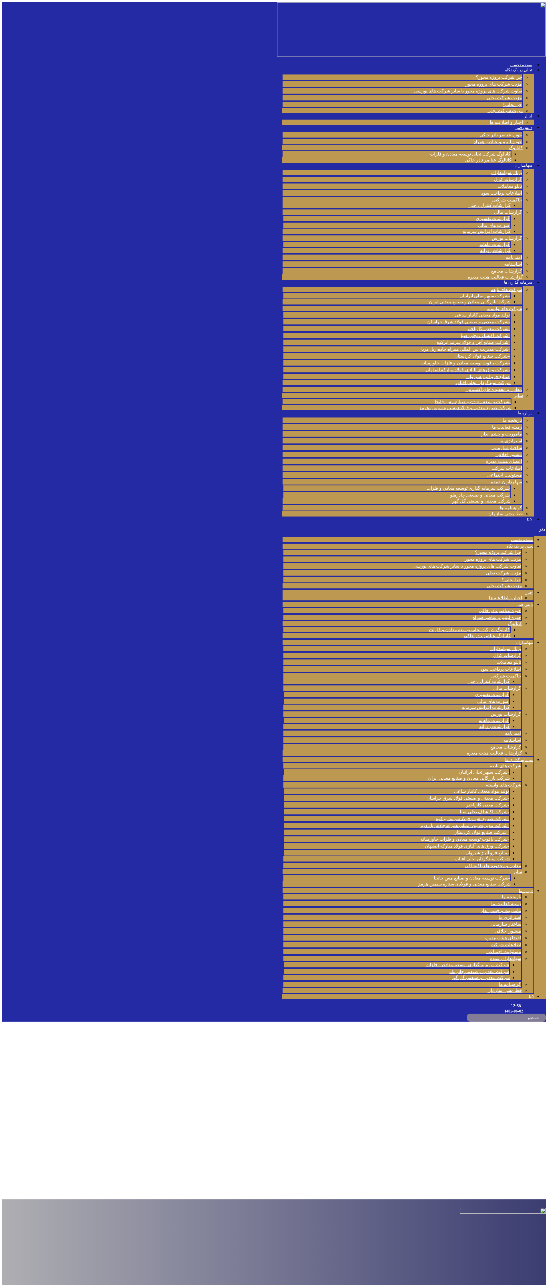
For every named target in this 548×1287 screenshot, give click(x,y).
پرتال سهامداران (506, 172)
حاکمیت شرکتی (507, 199)
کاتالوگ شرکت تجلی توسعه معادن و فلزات (470, 154)
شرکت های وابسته (504, 308)
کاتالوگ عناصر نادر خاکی (488, 160)
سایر (518, 395)
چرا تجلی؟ (512, 104)
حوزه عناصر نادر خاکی (501, 134)
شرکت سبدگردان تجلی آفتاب (483, 382)
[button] (414, 529)
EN (529, 519)
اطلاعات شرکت (506, 468)
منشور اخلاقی (508, 454)
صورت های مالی (494, 225)
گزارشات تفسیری (493, 218)
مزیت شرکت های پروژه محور (494, 84)
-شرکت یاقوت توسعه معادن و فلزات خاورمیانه (465, 362)
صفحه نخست (521, 65)
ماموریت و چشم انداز (501, 433)
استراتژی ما (510, 440)
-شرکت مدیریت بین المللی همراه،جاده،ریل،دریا (465, 349)
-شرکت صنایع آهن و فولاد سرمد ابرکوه (473, 342)
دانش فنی (523, 128)
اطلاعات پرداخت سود (501, 193)
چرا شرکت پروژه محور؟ (499, 77)
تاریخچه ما (512, 420)
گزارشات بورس (507, 238)
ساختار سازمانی (506, 447)
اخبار (528, 116)
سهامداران (523, 165)
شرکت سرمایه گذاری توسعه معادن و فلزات (468, 488)
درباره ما (525, 413)
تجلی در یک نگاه (518, 70)
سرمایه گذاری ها (518, 282)
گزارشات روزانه (495, 250)
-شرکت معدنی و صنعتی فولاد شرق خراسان (468, 321)
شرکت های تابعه (506, 289)
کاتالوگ (516, 147)
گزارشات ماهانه (495, 244)
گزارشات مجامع (506, 271)
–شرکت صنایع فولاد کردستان (482, 356)
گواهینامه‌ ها (511, 507)
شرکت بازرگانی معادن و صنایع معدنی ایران (470, 301)
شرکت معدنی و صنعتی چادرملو (480, 495)
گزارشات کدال (508, 179)
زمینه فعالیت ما (507, 427)
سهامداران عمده (506, 481)
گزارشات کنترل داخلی (489, 205)
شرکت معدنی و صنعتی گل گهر (481, 501)
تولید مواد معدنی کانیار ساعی (482, 314)
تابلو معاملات (509, 186)
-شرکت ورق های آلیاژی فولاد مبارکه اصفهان (468, 369)
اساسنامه (513, 264)
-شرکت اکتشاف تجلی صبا (485, 335)
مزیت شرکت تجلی (504, 97)
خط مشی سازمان (505, 513)
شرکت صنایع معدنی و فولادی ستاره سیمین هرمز (465, 407)
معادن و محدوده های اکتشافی (494, 389)
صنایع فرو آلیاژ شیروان (488, 376)
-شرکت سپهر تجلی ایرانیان (485, 295)
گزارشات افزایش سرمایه (487, 231)
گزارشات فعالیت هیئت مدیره (495, 277)
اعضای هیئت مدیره (504, 461)
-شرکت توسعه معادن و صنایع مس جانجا (473, 401)
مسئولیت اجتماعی (504, 475)
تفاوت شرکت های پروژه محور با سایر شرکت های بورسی (468, 90)
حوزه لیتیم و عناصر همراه (498, 141)
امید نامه (514, 257)
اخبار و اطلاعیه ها (506, 122)
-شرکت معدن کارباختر (488, 328)
